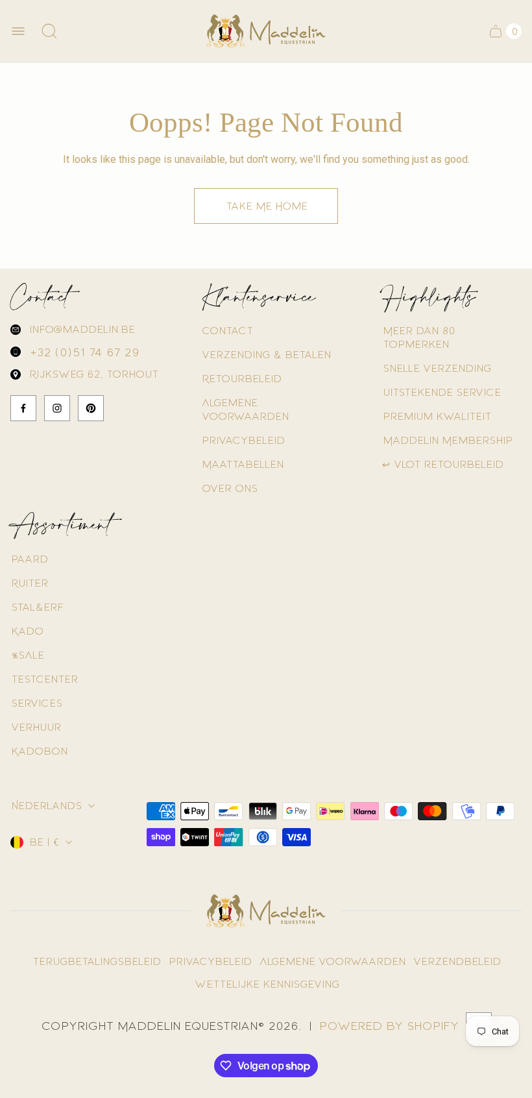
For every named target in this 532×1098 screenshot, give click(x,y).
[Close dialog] (395, 419)
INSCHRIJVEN (266, 725)
